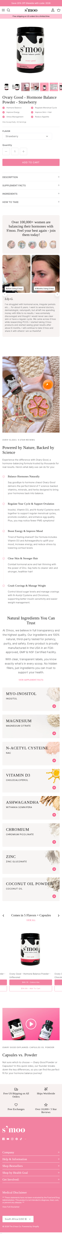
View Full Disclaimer (10, 1207)
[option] (31, 50)
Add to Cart (31, 162)
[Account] (52, 10)
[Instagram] (12, 1139)
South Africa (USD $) (16, 1219)
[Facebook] (3, 1139)
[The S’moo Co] (31, 10)
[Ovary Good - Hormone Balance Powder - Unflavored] (30, 949)
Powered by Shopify (30, 1226)
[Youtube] (8, 1139)
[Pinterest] (16, 1139)
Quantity (7, 145)
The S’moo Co (15, 1226)
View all (30, 920)
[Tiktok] (21, 1139)
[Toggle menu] (3, 10)
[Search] (10, 10)
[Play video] (31, 1024)
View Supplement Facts (31, 680)
